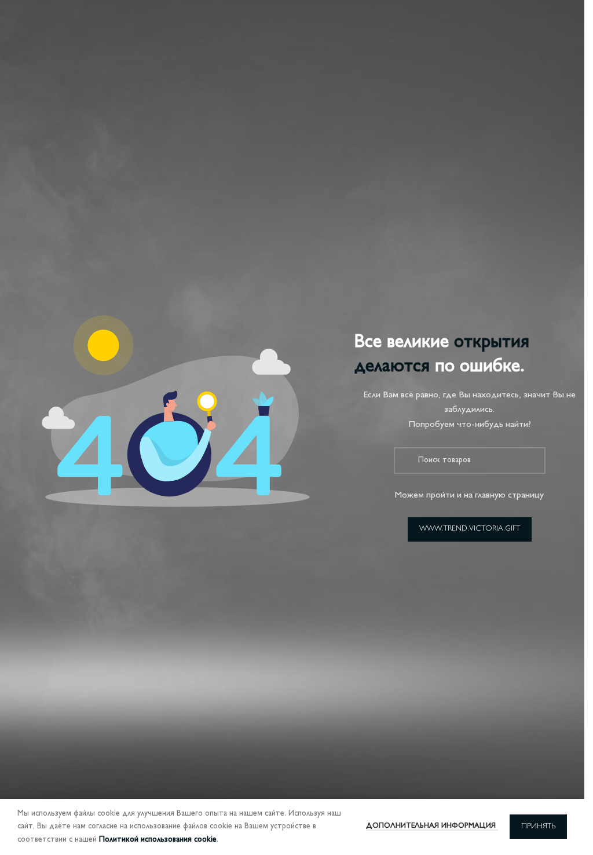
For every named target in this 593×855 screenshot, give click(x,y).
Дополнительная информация (432, 826)
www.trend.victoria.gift (469, 528)
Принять (538, 826)
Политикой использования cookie (158, 839)
